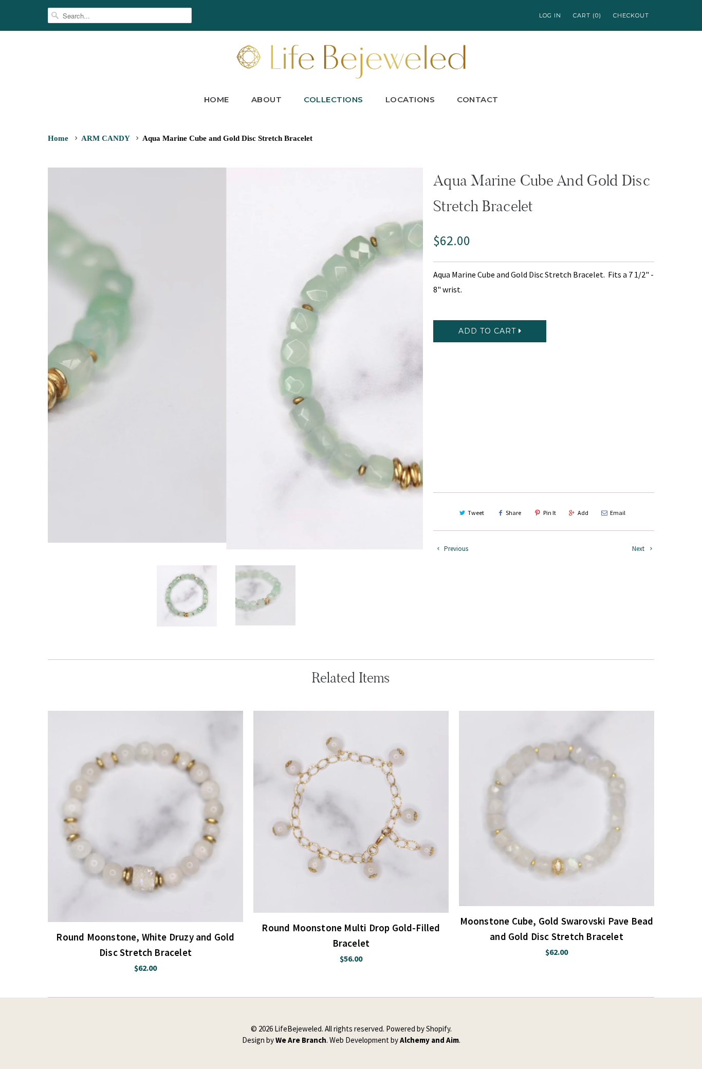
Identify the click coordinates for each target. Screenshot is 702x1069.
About (266, 99)
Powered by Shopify (418, 1029)
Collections (333, 99)
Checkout (631, 15)
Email (617, 513)
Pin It (549, 513)
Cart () (587, 15)
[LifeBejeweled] (351, 60)
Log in (550, 15)
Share (513, 513)
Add (583, 513)
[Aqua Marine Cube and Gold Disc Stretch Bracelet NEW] (235, 358)
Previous (455, 548)
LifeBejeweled (298, 1029)
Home (216, 99)
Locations (410, 99)
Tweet (476, 513)
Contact (477, 99)
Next (639, 548)
